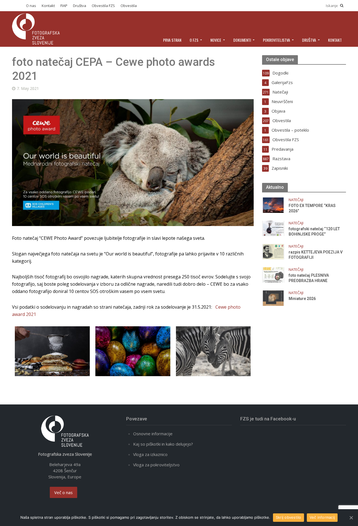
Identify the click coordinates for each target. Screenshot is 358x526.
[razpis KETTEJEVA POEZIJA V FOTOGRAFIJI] (273, 251)
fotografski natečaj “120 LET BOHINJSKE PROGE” (314, 231)
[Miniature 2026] (273, 298)
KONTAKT (335, 40)
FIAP (63, 5)
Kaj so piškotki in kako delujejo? (163, 444)
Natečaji (296, 199)
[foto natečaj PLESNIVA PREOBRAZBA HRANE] (273, 274)
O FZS (194, 40)
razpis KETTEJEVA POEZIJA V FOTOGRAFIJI (316, 255)
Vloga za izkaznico (150, 454)
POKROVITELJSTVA (276, 40)
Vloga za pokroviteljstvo (156, 464)
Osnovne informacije (153, 433)
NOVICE (215, 40)
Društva (79, 5)
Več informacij (322, 517)
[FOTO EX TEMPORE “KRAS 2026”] (273, 205)
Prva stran (172, 40)
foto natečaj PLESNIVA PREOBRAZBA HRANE (309, 278)
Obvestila (129, 5)
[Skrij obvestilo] (351, 517)
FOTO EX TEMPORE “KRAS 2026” (312, 208)
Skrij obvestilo (288, 517)
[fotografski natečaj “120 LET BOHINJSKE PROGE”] (273, 228)
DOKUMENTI (242, 40)
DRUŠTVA (309, 40)
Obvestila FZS (103, 5)
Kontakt (48, 5)
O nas (31, 5)
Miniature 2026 (302, 298)
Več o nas (63, 492)
